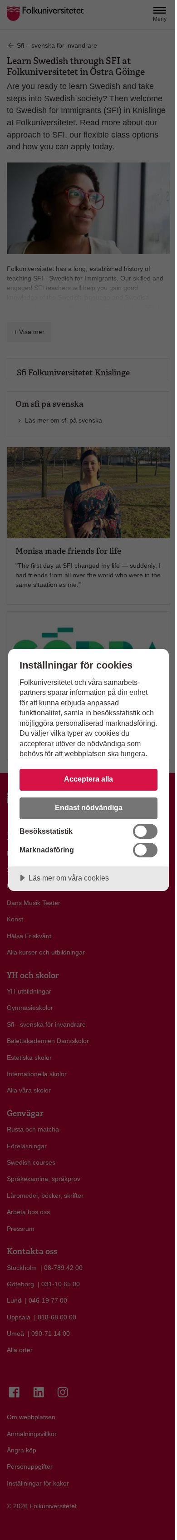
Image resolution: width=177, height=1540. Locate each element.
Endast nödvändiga (89, 807)
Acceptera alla (88, 779)
